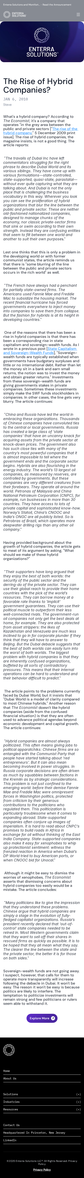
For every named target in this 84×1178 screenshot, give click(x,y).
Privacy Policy (42, 1169)
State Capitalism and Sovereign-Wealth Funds (40, 350)
